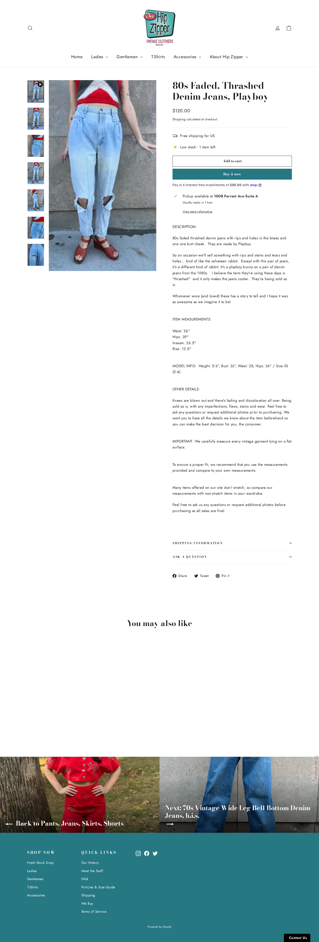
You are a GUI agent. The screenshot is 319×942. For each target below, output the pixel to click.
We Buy (87, 903)
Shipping (179, 119)
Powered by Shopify (160, 927)
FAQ (84, 878)
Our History (90, 862)
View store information (197, 211)
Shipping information (198, 543)
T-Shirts (158, 57)
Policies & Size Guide (98, 887)
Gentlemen (128, 57)
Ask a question (190, 557)
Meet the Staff (92, 870)
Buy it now (232, 174)
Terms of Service (94, 911)
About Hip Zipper (227, 57)
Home (77, 57)
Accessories (186, 57)
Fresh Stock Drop (40, 862)
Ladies (98, 57)
